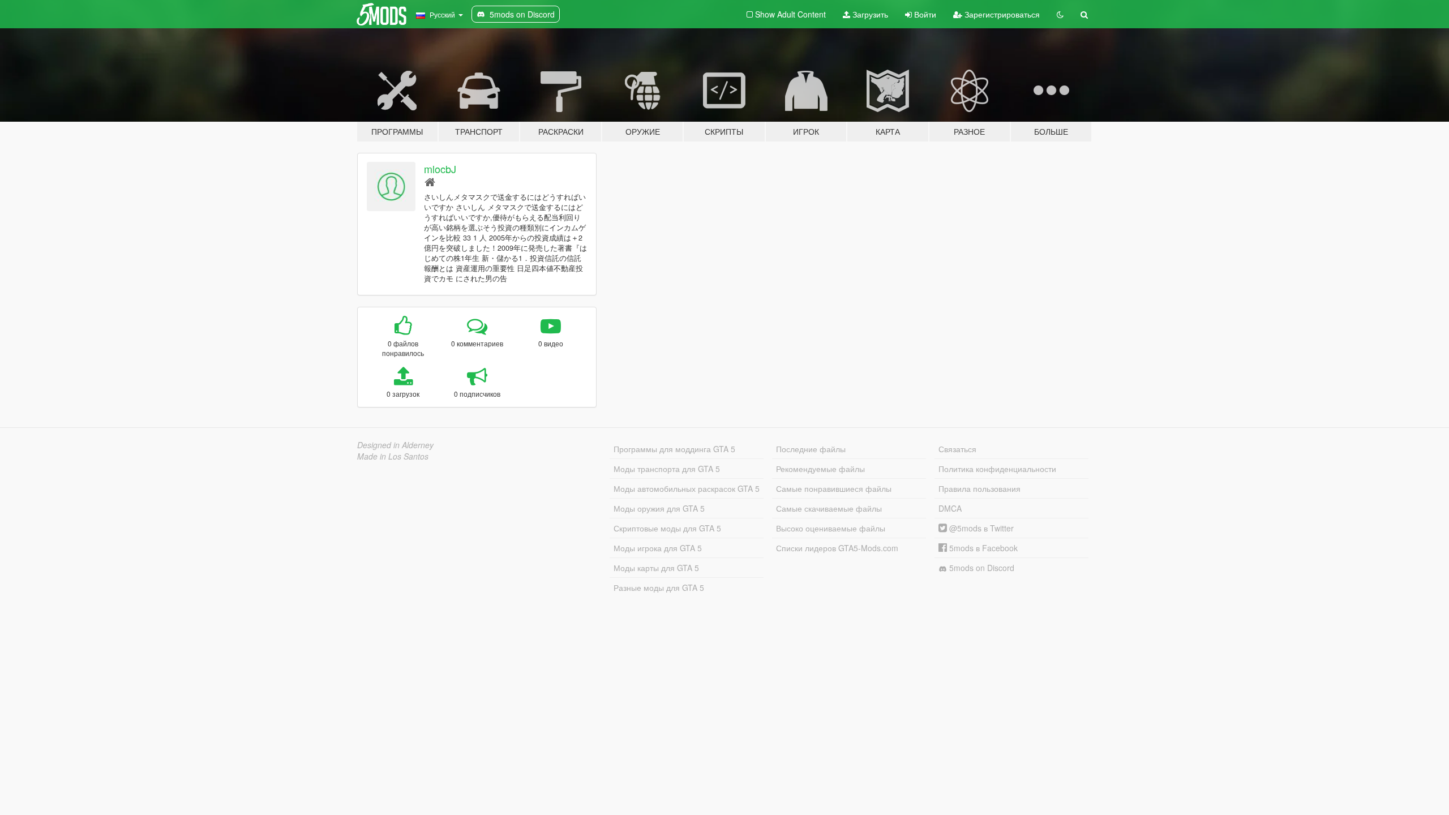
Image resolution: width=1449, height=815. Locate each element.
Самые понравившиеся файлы (833, 488)
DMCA (950, 508)
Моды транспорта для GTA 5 (667, 468)
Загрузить (869, 14)
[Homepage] (430, 181)
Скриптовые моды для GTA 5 (667, 528)
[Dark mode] (1060, 14)
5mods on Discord (980, 567)
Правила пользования (979, 488)
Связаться (957, 448)
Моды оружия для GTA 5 (659, 508)
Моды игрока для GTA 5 (658, 548)
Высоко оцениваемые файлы (830, 528)
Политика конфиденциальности (997, 468)
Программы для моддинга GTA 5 (674, 448)
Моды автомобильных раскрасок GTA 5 (687, 488)
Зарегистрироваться (1001, 14)
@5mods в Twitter (980, 528)
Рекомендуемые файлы (820, 468)
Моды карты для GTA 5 (656, 567)
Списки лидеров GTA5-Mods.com (837, 548)
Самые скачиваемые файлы (829, 508)
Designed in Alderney (395, 445)
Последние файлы (811, 448)
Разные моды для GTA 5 (659, 587)
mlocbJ (440, 168)
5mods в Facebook (982, 548)
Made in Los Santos (392, 456)
